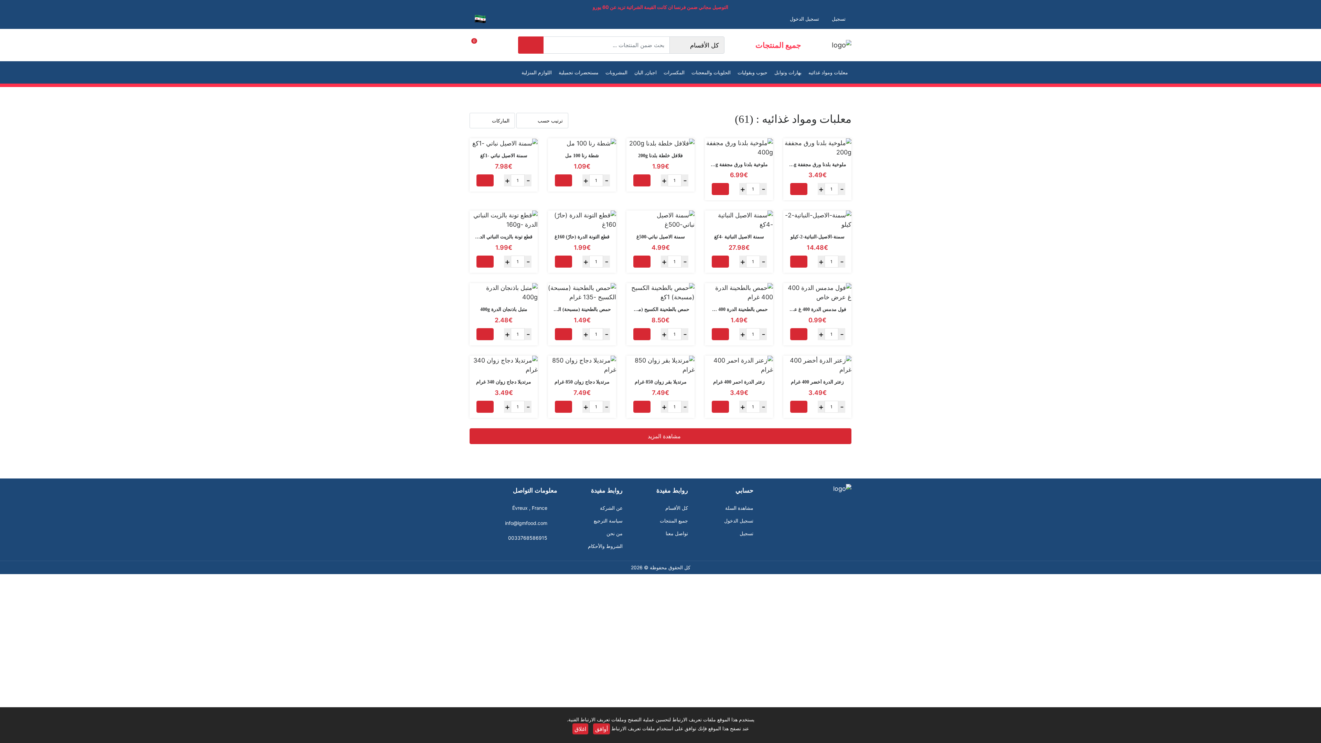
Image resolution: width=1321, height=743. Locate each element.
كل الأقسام (676, 508)
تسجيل (746, 533)
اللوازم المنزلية (537, 72)
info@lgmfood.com (526, 523)
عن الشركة (611, 508)
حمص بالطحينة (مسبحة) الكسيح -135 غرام (568, 309)
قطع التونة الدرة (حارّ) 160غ (582, 236)
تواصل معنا (677, 533)
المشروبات (616, 72)
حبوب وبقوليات (752, 72)
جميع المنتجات (778, 45)
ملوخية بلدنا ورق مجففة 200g (816, 164)
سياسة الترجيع (608, 521)
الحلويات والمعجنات (711, 72)
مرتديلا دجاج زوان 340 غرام (503, 382)
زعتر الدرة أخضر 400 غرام (817, 382)
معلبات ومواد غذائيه (828, 72)
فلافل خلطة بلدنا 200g (660, 155)
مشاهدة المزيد (663, 436)
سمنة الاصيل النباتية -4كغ (739, 236)
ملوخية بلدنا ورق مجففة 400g (738, 164)
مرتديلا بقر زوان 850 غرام (661, 382)
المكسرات (674, 72)
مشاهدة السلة (739, 508)
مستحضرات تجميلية (579, 72)
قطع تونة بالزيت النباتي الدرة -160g (497, 236)
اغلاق (580, 728)
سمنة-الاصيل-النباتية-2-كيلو (818, 236)
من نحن (614, 533)
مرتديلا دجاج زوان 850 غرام (582, 382)
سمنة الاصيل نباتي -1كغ (503, 155)
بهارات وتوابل (788, 72)
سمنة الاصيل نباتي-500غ (660, 236)
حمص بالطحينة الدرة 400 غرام (737, 309)
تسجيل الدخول (738, 521)
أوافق (601, 728)
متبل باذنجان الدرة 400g (503, 309)
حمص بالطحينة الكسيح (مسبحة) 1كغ (653, 309)
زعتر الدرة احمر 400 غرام (739, 382)
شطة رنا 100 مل (582, 155)
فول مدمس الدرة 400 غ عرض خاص (810, 309)
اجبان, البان (645, 72)
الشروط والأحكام (605, 546)
